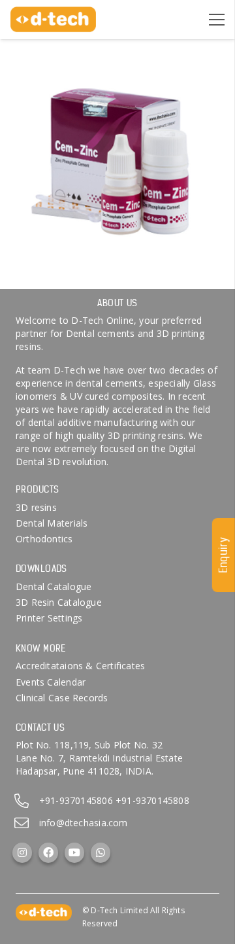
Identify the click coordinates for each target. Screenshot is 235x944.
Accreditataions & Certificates (80, 665)
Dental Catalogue (53, 586)
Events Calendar (51, 682)
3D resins (36, 507)
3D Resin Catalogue (59, 602)
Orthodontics (44, 539)
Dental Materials (51, 523)
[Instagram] (22, 852)
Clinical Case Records (62, 697)
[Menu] (216, 19)
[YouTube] (74, 852)
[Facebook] (48, 852)
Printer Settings (49, 618)
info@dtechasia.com (83, 822)
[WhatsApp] (100, 852)
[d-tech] (53, 20)
